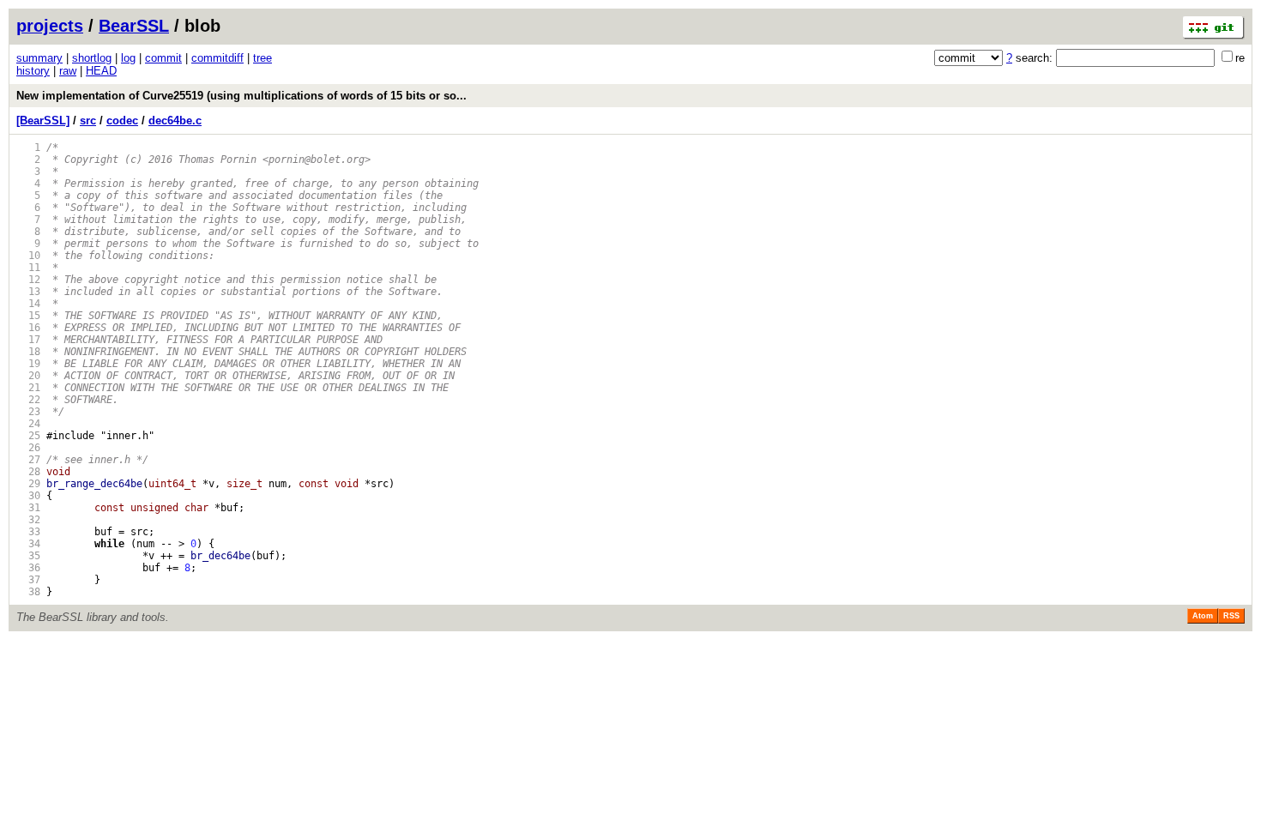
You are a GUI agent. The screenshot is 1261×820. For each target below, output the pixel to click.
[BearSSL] (42, 120)
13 (28, 292)
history (33, 70)
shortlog (92, 57)
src (88, 120)
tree (262, 57)
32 (28, 520)
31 (28, 508)
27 (28, 460)
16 (28, 328)
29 (28, 484)
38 (28, 592)
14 (28, 304)
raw (67, 70)
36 (28, 568)
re (1240, 57)
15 (28, 316)
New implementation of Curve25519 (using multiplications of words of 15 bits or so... (241, 95)
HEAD (101, 70)
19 (28, 364)
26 (28, 448)
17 (28, 340)
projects (49, 25)
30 (28, 496)
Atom (1202, 616)
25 (28, 436)
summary (39, 57)
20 (28, 376)
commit (163, 57)
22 (28, 400)
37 (28, 580)
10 (28, 256)
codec (122, 120)
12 (28, 280)
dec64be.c (175, 120)
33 (28, 532)
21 (28, 388)
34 (28, 544)
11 (28, 268)
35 (28, 556)
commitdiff (217, 57)
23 (28, 412)
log (128, 57)
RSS (1231, 616)
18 (28, 352)
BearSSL (134, 25)
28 (28, 472)
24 (28, 424)
